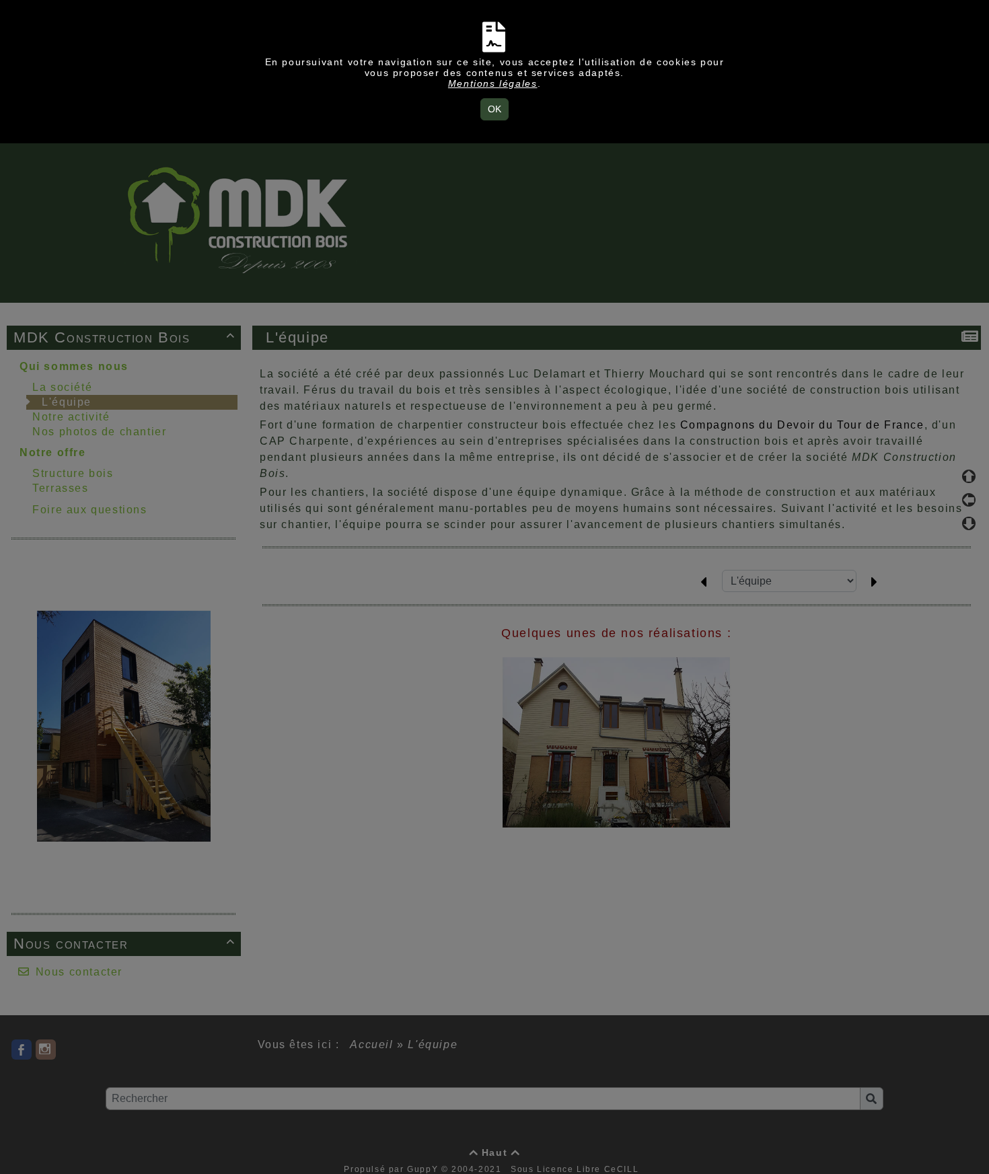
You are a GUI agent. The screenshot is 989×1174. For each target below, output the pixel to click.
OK (494, 109)
